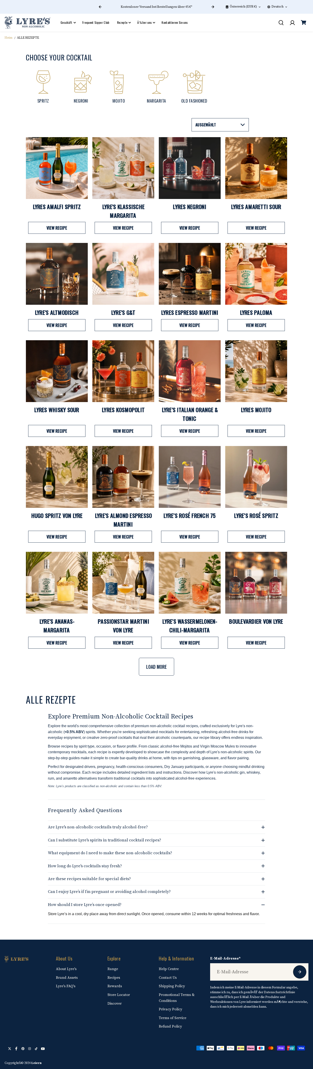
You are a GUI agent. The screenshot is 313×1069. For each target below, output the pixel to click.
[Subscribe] (299, 972)
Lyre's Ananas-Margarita (57, 625)
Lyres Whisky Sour (56, 409)
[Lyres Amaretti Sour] (256, 168)
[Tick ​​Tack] (36, 1048)
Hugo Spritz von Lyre (57, 515)
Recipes (113, 977)
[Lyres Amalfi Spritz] (57, 168)
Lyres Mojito (256, 409)
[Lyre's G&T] (123, 274)
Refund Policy (170, 1026)
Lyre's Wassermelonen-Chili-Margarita (189, 625)
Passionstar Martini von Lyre (123, 625)
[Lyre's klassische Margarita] (123, 168)
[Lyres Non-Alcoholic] (27, 22)
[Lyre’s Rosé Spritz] (256, 477)
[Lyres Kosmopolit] (123, 371)
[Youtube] (43, 1048)
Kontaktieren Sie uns (175, 22)
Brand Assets (67, 977)
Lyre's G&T (123, 312)
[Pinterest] (23, 1048)
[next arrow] (213, 7)
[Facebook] (16, 1048)
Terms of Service (172, 1018)
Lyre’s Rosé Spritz (256, 515)
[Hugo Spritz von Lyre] (57, 477)
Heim (8, 38)
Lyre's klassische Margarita (123, 210)
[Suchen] (281, 23)
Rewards (114, 986)
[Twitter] (9, 1048)
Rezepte (122, 22)
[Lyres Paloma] (256, 274)
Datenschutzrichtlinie (279, 992)
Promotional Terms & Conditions (177, 998)
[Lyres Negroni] (190, 168)
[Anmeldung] (292, 23)
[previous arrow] (100, 7)
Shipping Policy (172, 986)
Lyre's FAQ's (65, 986)
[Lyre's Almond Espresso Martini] (123, 477)
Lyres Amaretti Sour (256, 206)
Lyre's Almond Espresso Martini (123, 519)
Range (112, 969)
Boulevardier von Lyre (256, 621)
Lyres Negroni (189, 206)
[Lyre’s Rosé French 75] (190, 477)
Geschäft (66, 22)
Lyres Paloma (256, 312)
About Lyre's (66, 969)
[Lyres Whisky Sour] (57, 371)
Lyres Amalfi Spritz (57, 206)
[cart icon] (303, 23)
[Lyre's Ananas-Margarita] (57, 583)
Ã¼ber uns (144, 22)
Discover (114, 1003)
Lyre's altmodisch (57, 312)
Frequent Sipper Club (96, 22)
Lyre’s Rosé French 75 (190, 515)
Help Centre (169, 969)
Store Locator (118, 995)
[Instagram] (29, 1048)
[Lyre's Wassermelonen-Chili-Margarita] (190, 583)
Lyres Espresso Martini (189, 312)
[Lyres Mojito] (256, 371)
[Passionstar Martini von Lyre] (123, 583)
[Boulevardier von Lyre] (256, 583)
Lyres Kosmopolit (123, 409)
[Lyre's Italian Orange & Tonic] (190, 371)
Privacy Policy (170, 1009)
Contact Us (168, 977)
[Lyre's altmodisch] (57, 274)
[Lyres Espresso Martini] (190, 274)
